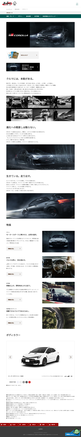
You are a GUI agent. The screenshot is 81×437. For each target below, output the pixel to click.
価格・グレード (10, 16)
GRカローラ (9, 12)
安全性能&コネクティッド (49, 16)
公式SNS (41, 429)
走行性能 (36, 16)
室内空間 (28, 16)
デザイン (20, 16)
